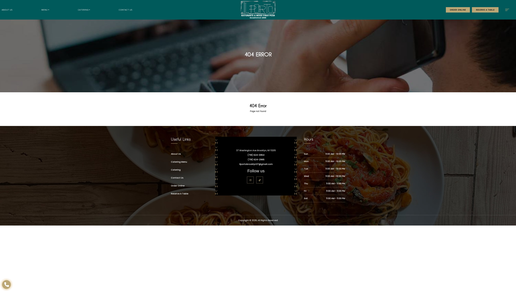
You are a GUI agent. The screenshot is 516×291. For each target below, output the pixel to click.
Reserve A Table (179, 193)
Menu (44, 9)
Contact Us (125, 9)
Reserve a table (485, 9)
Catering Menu (179, 161)
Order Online (458, 9)
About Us (7, 9)
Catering (83, 9)
